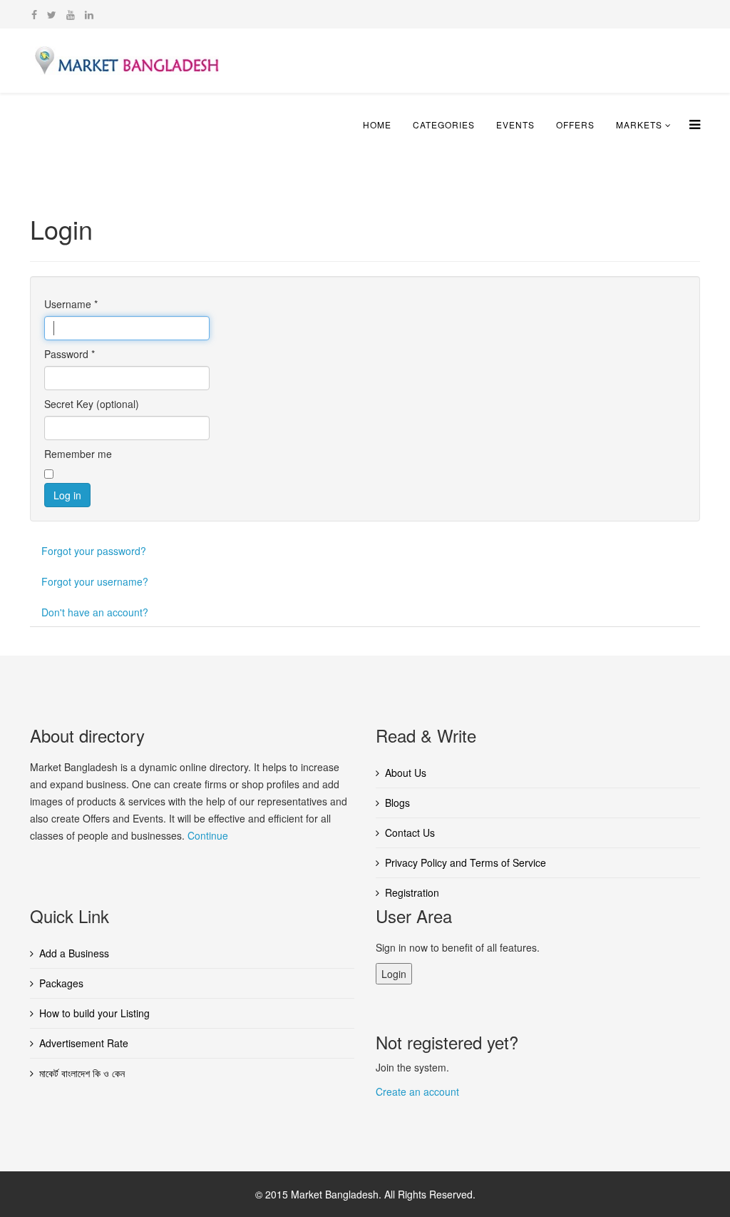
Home (377, 124)
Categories (444, 124)
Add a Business (74, 953)
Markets (639, 124)
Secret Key (68, 404)
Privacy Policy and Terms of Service (465, 862)
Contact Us (410, 832)
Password (69, 354)
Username (71, 304)
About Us (405, 772)
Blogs (397, 802)
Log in (67, 495)
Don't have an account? (94, 612)
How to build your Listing (94, 1013)
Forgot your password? (93, 551)
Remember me (78, 454)
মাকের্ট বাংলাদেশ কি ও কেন (82, 1073)
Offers (575, 124)
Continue (207, 835)
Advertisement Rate (83, 1043)
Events (515, 124)
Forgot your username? (94, 581)
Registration (412, 892)
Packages (61, 983)
